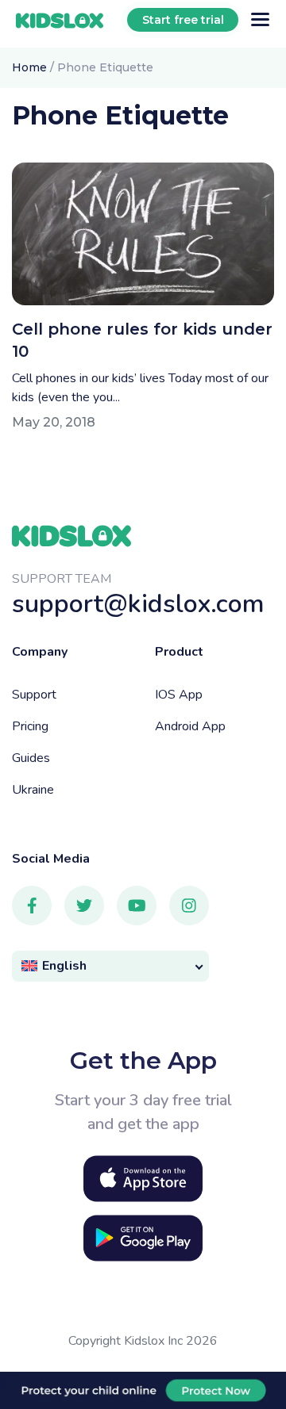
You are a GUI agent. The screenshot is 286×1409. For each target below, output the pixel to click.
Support (34, 694)
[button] (110, 966)
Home (29, 67)
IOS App (179, 694)
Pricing (30, 726)
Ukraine (33, 789)
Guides (31, 758)
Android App (190, 726)
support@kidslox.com (138, 604)
